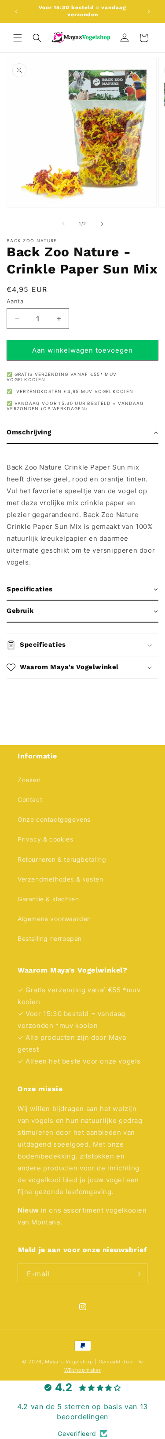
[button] (17, 37)
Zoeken (29, 779)
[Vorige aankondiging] (16, 11)
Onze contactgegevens (54, 819)
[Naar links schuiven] (63, 223)
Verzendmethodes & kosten (60, 879)
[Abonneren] (137, 1274)
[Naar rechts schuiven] (102, 223)
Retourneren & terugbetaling (62, 859)
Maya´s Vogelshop (69, 1362)
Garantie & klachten (48, 899)
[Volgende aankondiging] (148, 11)
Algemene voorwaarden (54, 918)
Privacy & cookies (45, 839)
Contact (30, 799)
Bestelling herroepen (50, 938)
